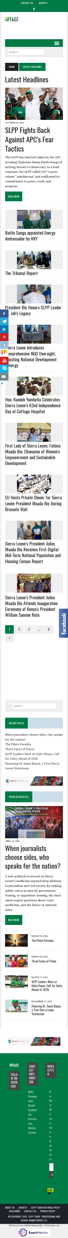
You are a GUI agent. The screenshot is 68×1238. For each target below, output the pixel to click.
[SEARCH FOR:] (26, 51)
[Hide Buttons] (2, 383)
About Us (10, 1207)
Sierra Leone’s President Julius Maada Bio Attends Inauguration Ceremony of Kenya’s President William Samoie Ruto (31, 606)
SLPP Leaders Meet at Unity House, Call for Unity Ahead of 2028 (47, 986)
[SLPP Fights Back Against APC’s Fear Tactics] (34, 117)
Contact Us (27, 3)
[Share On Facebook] (4, 314)
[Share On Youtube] (4, 361)
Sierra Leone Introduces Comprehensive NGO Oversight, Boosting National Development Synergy (31, 356)
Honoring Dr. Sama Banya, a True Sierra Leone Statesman (46, 1010)
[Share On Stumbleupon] (4, 353)
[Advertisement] (36, 29)
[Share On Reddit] (4, 345)
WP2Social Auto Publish (20, 1225)
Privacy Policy (47, 1211)
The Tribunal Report (21, 273)
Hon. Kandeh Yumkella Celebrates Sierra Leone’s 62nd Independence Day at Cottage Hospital (33, 405)
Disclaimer (14, 1211)
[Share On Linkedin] (4, 329)
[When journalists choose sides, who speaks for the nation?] (34, 836)
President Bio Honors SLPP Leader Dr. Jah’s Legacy (33, 310)
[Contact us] (4, 377)
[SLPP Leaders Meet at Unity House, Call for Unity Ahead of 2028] (16, 985)
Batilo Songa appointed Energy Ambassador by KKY (30, 235)
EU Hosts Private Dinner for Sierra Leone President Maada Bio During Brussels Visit (33, 503)
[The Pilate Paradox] (16, 944)
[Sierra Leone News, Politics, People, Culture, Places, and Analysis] (14, 19)
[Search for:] (34, 706)
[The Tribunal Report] (34, 266)
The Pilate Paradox (18, 744)
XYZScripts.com (52, 1225)
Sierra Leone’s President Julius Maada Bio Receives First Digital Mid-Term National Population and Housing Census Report (33, 552)
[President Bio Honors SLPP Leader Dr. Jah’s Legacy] (34, 301)
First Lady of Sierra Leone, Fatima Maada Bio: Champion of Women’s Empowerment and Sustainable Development (32, 454)
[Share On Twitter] (4, 321)
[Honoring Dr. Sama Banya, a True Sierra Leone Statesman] (16, 1010)
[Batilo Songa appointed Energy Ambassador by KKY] (34, 226)
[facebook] (34, 8)
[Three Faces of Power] (16, 965)
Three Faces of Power (20, 749)
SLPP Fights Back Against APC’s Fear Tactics (29, 139)
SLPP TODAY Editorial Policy (45, 1207)
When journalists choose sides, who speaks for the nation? (32, 857)
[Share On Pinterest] (4, 337)
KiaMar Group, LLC (38, 1220)
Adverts (43, 3)
